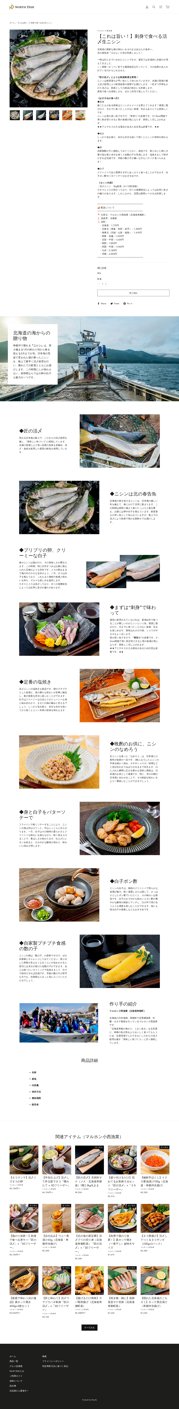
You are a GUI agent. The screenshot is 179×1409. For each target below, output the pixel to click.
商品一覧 (14, 1361)
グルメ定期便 (16, 1366)
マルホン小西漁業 (104, 31)
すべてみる (89, 1327)
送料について (16, 1380)
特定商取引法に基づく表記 (55, 1366)
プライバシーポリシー (53, 1361)
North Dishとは (17, 1371)
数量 (99, 279)
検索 (44, 1356)
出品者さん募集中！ (19, 1390)
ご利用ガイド (16, 1375)
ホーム (12, 23)
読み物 (13, 1385)
